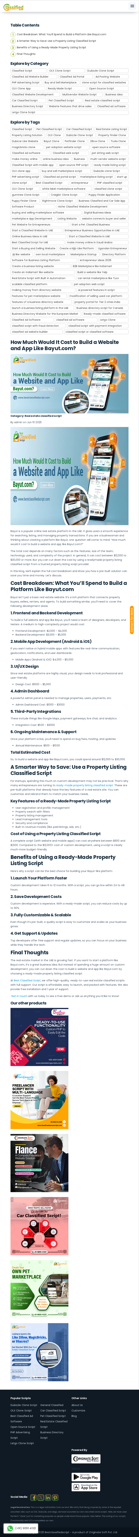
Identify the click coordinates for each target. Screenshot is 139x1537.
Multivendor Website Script (79, 94)
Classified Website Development (33, 94)
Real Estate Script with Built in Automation (38, 278)
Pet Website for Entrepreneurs (31, 224)
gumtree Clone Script (26, 195)
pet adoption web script (89, 284)
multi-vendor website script (108, 159)
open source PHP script (74, 165)
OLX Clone (54, 135)
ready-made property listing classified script (84, 785)
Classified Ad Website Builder (30, 76)
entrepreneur (79, 183)
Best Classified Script (49, 183)
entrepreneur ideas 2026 (95, 260)
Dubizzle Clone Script (100, 70)
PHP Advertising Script (25, 82)
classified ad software (70, 320)
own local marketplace (50, 254)
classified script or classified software (89, 332)
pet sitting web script (105, 153)
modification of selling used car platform (96, 296)
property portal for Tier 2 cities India (97, 302)
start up (122, 177)
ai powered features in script (96, 290)
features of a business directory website (38, 302)
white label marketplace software (63, 189)
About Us (77, 1405)
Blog (74, 1416)
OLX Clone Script (60, 70)
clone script (19, 183)
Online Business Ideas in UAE (30, 236)
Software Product (23, 206)
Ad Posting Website (108, 76)
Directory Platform (114, 254)
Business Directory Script (27, 106)
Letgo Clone (107, 320)
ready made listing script (110, 165)
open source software (106, 147)
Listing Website (67, 218)
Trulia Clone (118, 141)
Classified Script (22, 70)
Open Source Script (101, 88)
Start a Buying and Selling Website (33, 248)
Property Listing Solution (27, 135)
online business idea (56, 159)
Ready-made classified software (105, 314)
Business (79, 159)
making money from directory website (37, 290)
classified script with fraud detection (35, 326)
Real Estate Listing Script (111, 129)
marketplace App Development (32, 218)
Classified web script (66, 153)
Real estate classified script (102, 100)
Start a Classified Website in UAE (32, 230)
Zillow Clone (97, 141)
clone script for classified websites (104, 82)
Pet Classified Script (61, 100)
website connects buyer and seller (104, 218)
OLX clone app (21, 171)
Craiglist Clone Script (64, 195)
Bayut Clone (51, 141)
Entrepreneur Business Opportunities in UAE (92, 230)
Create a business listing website (33, 266)
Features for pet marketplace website (36, 296)
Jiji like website (21, 254)
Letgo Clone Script (23, 112)
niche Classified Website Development (83, 206)
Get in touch (19, 996)
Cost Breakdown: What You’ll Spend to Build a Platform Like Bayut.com (61, 34)
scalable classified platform (29, 284)
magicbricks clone (23, 147)
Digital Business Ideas (97, 212)
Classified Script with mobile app (33, 165)
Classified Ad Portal (72, 76)
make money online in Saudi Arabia (89, 242)
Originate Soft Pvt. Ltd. (103, 1532)
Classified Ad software (26, 153)
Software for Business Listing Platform (36, 260)
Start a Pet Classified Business (91, 224)
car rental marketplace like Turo (98, 278)
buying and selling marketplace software (38, 212)
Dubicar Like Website (25, 141)
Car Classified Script (25, 100)
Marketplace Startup (84, 254)
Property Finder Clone (112, 135)
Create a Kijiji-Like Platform (77, 248)
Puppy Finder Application (104, 195)
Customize (78, 1410)
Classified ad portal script (59, 177)
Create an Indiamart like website (33, 272)
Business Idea (114, 94)
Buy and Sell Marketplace (61, 82)
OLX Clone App (21, 88)
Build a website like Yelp (92, 272)
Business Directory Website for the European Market (45, 314)
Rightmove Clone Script (57, 201)
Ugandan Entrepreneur (112, 248)
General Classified (52, 1405)
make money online (25, 159)
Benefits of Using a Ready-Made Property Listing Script (51, 47)
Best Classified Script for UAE (30, 242)
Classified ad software (111, 106)
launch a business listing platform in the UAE (40, 308)
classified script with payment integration (95, 326)
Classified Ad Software (26, 320)
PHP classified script (109, 183)
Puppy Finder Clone (24, 201)
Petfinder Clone (75, 141)
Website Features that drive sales (70, 106)
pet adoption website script (63, 147)
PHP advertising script (25, 177)
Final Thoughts (26, 54)
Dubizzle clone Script (107, 171)
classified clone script (108, 189)
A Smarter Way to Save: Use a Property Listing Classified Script (56, 41)
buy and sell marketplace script (62, 171)
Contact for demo (132, 620)
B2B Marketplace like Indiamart (92, 266)
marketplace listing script (96, 177)
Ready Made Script (60, 88)
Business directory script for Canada (100, 308)
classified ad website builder (30, 332)
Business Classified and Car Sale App (102, 201)
